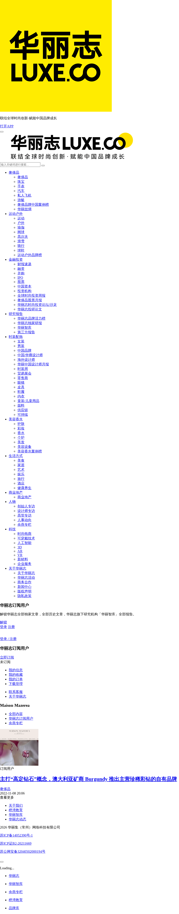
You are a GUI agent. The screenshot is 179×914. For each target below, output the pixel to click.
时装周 (22, 369)
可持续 (22, 414)
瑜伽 (20, 227)
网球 (20, 232)
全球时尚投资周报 (31, 295)
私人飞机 (24, 195)
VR (19, 555)
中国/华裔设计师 (30, 355)
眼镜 (20, 382)
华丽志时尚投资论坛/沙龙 (37, 304)
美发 (20, 442)
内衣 (20, 396)
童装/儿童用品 (28, 401)
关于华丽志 (17, 568)
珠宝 (20, 181)
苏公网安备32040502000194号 (22, 851)
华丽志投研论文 (29, 309)
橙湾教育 (16, 810)
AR (19, 551)
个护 (20, 437)
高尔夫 (22, 236)
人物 (12, 501)
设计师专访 (26, 511)
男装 (20, 346)
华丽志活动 (26, 577)
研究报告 (16, 314)
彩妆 (20, 428)
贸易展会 (24, 373)
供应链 (22, 410)
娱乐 (20, 474)
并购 (20, 273)
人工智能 (24, 543)
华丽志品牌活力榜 (31, 318)
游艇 (20, 200)
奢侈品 (14, 172)
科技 (12, 529)
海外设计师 (26, 359)
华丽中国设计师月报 (33, 364)
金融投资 (16, 259)
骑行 (20, 246)
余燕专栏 (24, 524)
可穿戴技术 (26, 538)
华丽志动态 (17, 819)
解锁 (3, 622)
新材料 (22, 559)
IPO (20, 277)
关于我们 (16, 805)
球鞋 (20, 250)
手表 (20, 186)
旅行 (20, 479)
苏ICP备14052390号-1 (16, 835)
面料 (20, 405)
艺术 (20, 469)
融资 (20, 268)
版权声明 (24, 591)
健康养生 (24, 488)
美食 (20, 460)
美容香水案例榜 (29, 451)
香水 (20, 433)
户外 (20, 223)
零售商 (22, 378)
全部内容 (16, 714)
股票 (20, 282)
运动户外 (16, 214)
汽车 (20, 191)
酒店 (20, 483)
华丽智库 (24, 327)
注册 (11, 627)
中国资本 (24, 286)
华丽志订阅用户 (21, 718)
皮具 (20, 387)
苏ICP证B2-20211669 (15, 843)
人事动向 (24, 520)
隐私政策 (24, 596)
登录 (3, 627)
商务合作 (24, 582)
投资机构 (24, 291)
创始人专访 (26, 506)
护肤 (20, 424)
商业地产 (16, 492)
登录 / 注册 (8, 639)
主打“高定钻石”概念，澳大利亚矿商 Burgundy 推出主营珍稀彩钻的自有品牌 (88, 779)
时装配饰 (16, 337)
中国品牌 (24, 350)
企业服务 (24, 564)
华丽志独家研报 (29, 323)
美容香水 (16, 419)
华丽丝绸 (24, 209)
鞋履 (20, 392)
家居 (20, 465)
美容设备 (24, 446)
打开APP (7, 126)
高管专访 (24, 515)
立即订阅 (7, 657)
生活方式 (16, 456)
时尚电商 (24, 534)
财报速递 (24, 264)
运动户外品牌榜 (29, 255)
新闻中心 (24, 587)
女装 (20, 341)
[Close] (1, 862)
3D (19, 547)
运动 (20, 218)
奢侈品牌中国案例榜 (33, 204)
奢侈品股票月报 (29, 300)
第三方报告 (26, 332)
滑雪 (20, 241)
